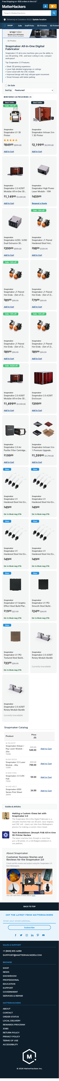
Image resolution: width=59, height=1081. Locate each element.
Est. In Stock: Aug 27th (12, 514)
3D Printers (42, 26)
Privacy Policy (11, 1036)
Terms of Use (10, 1040)
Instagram (26, 935)
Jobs (5, 1028)
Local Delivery (11, 1020)
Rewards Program (14, 1024)
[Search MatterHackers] (54, 13)
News (6, 972)
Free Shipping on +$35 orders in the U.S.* (19, 1)
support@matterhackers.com (22, 955)
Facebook (15, 935)
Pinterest (37, 935)
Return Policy (11, 1032)
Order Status (11, 1016)
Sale (20, 26)
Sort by (8, 90)
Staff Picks (29, 26)
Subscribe (29, 927)
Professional (11, 980)
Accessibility (10, 1044)
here (33, 895)
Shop (6, 968)
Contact (8, 1012)
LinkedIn (32, 935)
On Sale (11, 85)
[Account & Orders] (45, 6)
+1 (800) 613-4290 (12, 951)
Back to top (29, 906)
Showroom (9, 976)
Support (8, 988)
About (6, 1008)
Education (9, 984)
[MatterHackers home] (14, 7)
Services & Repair (13, 996)
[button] (29, 19)
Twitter (21, 935)
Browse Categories (16, 97)
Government (10, 992)
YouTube (43, 935)
